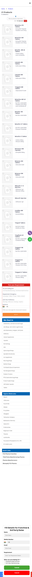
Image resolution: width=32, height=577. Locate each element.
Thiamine (5, 434)
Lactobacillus (6, 437)
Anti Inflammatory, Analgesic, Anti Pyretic (13, 330)
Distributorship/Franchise (13, 561)
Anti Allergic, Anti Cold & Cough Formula (13, 327)
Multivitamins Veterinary (9, 420)
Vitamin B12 (6, 424)
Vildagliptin (6, 414)
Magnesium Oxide (7, 430)
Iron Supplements (7, 357)
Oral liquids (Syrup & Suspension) (11, 367)
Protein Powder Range (8, 381)
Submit (17, 567)
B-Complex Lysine (7, 444)
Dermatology (6, 344)
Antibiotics (6, 333)
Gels (4, 347)
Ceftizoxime (6, 400)
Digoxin (5, 397)
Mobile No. (5, 304)
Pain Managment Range (9, 370)
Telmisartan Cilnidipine (9, 417)
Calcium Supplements (8, 337)
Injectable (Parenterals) (9, 354)
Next (16, 314)
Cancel (17, 573)
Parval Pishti (6, 403)
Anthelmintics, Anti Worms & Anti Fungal (13, 323)
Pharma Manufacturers (10, 460)
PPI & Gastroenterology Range (10, 377)
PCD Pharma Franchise (10, 454)
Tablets (5, 387)
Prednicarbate (6, 427)
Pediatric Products (7, 374)
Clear (25, 21)
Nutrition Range (7, 364)
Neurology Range (7, 360)
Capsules (5, 340)
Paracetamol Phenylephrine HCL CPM (12, 441)
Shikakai (5, 407)
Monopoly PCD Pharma (10, 463)
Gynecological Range (8, 350)
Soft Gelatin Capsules (8, 384)
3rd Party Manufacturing (12, 563)
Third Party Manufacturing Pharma (13, 457)
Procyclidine (6, 410)
